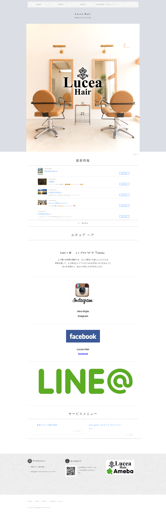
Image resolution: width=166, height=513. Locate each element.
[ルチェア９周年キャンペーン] (42, 204)
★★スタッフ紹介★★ (47, 425)
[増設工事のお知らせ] (40, 173)
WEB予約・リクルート (105, 4)
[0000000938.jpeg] (83, 344)
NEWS (60, 4)
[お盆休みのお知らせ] (42, 193)
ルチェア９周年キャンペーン (58, 203)
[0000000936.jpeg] (83, 306)
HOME (38, 4)
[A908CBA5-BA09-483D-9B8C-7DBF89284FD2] (83, 396)
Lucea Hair (37, 507)
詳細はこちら (77, 430)
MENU (83, 4)
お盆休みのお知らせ (55, 192)
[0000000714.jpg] (120, 473)
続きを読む (124, 173)
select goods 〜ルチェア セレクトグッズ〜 (43, 471)
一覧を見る (84, 223)
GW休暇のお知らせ (44, 214)
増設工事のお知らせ (50, 171)
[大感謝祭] (42, 184)
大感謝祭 (51, 181)
